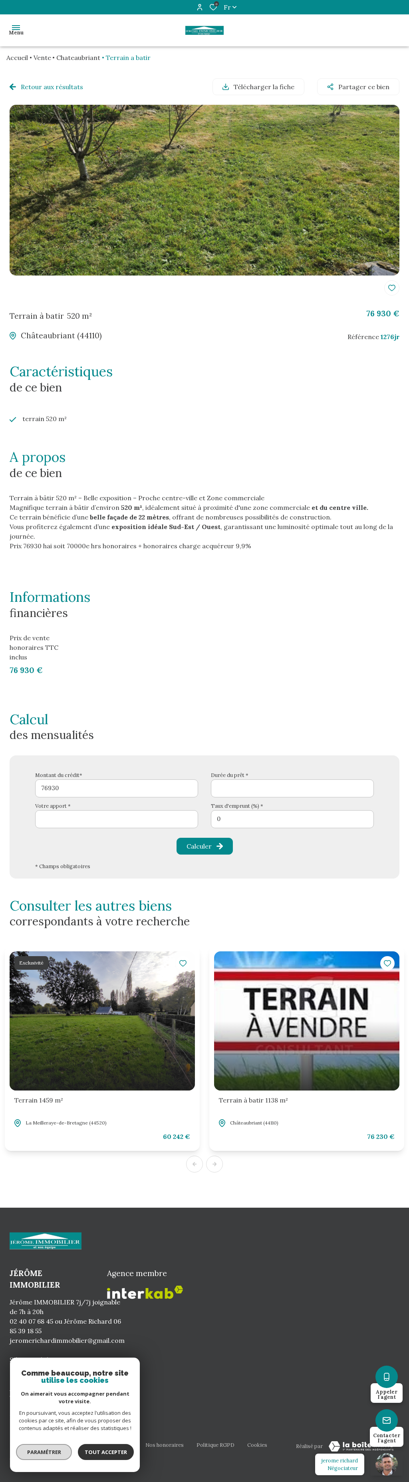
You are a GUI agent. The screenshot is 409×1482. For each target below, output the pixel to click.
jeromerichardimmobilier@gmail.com (67, 1340)
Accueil (17, 58)
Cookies (257, 1445)
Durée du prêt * (229, 775)
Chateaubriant (78, 58)
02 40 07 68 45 (31, 1321)
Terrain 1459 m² (38, 1100)
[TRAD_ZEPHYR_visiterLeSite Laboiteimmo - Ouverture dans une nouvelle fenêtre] (361, 1446)
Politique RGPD (215, 1445)
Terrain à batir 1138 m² (253, 1100)
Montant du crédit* (58, 775)
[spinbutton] (292, 819)
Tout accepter (106, 1452)
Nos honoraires (164, 1445)
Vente (42, 58)
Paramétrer (44, 1452)
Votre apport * (53, 806)
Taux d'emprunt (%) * (237, 806)
